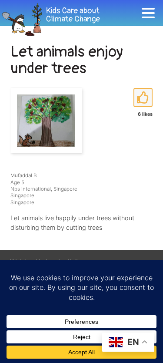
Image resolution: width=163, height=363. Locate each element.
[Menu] (150, 14)
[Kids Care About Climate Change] (70, 19)
